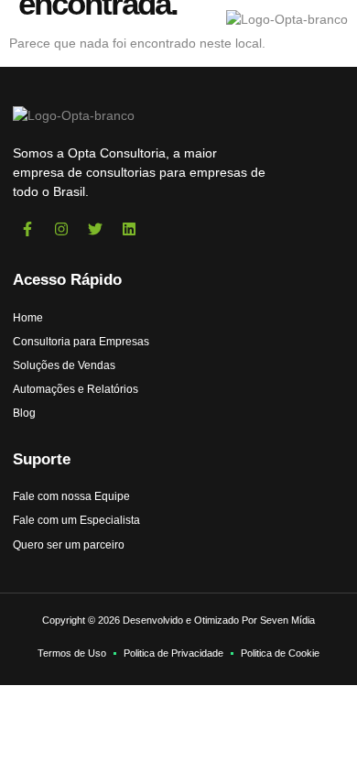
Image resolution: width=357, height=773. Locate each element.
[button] (35, 19)
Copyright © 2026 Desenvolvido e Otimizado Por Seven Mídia (178, 620)
